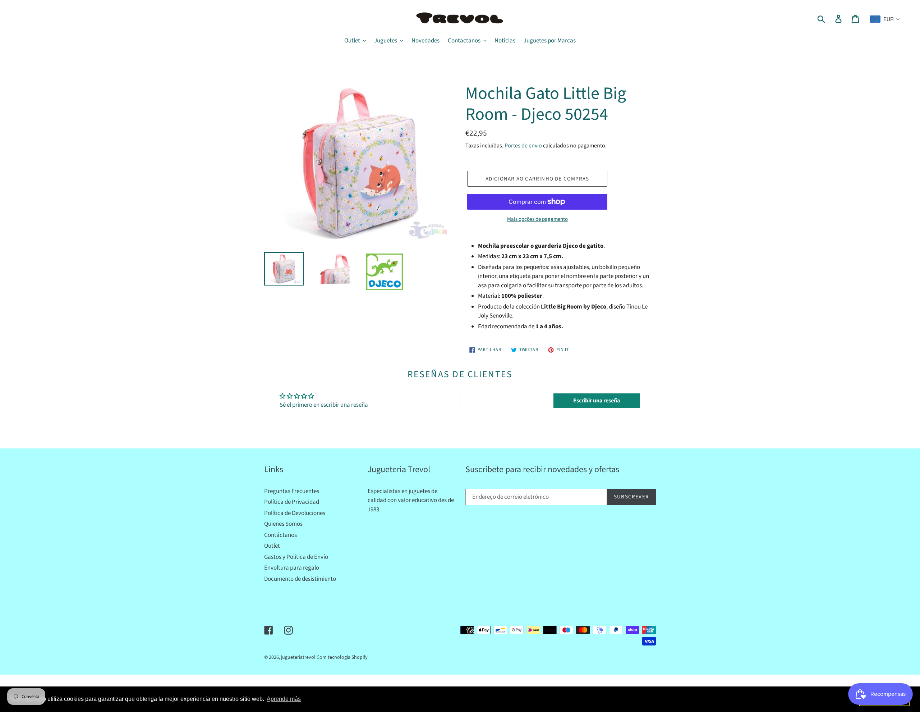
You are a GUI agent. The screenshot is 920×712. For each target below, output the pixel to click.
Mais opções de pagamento (537, 219)
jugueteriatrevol (298, 657)
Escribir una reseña (596, 401)
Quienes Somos (283, 524)
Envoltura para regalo (291, 567)
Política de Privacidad (291, 502)
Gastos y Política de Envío (296, 557)
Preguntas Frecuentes (291, 491)
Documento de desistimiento (300, 579)
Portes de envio (523, 146)
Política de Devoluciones (294, 513)
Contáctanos (280, 535)
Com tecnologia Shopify (342, 657)
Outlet (272, 546)
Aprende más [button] (284, 699)
